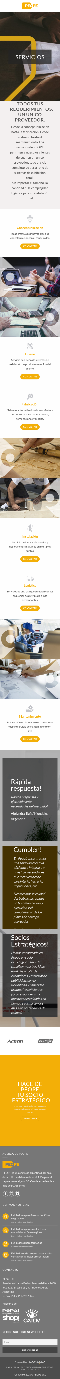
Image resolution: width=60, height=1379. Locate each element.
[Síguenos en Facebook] (5, 1193)
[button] (4, 6)
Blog (23, 1369)
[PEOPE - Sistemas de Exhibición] (30, 6)
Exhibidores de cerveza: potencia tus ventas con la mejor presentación (32, 1255)
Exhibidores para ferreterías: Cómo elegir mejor (31, 1216)
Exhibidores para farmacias (26, 1242)
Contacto (34, 1369)
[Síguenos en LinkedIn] (17, 1193)
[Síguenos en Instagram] (11, 1193)
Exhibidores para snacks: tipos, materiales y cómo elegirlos (28, 1230)
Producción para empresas (37, 1367)
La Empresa (12, 1367)
